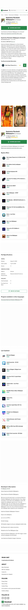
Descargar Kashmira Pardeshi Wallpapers (10, 299)
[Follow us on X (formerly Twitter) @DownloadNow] (5, 598)
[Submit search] (10, 10)
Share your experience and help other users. (11, 33)
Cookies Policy (5, 586)
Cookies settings (5, 590)
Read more (13, 41)
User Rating (8, 23)
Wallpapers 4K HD (6, 488)
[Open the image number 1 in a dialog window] (20, 116)
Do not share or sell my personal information (11, 588)
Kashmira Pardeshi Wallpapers (13, 19)
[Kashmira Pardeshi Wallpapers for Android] (3, 20)
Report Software (15, 291)
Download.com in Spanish (7, 574)
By (10, 22)
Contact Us (4, 572)
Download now (15, 28)
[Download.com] (4, 10)
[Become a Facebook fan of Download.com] (3, 598)
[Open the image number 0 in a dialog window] (7, 116)
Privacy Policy (4, 581)
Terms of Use (4, 583)
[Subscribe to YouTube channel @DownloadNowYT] (8, 598)
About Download (5, 567)
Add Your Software (5, 569)
